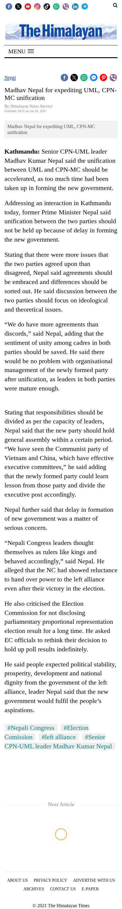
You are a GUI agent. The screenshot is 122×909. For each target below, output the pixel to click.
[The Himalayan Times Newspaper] (61, 31)
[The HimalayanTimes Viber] (66, 6)
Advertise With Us (94, 880)
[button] (21, 51)
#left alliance (59, 737)
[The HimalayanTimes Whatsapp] (56, 6)
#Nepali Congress (30, 727)
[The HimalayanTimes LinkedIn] (75, 6)
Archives (33, 889)
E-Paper (90, 889)
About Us (17, 880)
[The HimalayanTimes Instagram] (37, 6)
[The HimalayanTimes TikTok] (47, 6)
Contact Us (63, 889)
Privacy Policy (50, 880)
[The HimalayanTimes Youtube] (28, 6)
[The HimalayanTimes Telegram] (85, 6)
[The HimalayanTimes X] (18, 6)
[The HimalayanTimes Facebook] (9, 6)
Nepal (10, 77)
